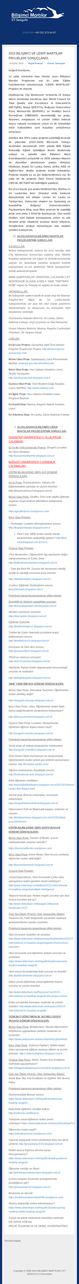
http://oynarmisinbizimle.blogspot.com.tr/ (31, 455)
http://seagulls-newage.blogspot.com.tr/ (31, 700)
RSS (48, 26)
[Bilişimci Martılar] (39, 13)
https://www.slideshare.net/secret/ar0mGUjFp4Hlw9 (38, 1039)
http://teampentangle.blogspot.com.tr (29, 527)
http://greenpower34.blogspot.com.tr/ (29, 1187)
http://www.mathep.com (40, 388)
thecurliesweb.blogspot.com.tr (26, 589)
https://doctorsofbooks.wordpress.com (30, 848)
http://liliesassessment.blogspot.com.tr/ (30, 716)
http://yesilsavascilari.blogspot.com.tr (29, 377)
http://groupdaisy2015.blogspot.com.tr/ (41, 1143)
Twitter (42, 26)
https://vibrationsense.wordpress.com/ (30, 1133)
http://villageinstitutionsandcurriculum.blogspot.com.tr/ (39, 1068)
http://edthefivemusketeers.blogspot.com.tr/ (34, 562)
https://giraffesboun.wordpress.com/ (29, 511)
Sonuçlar (60, 63)
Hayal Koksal (35, 63)
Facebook (31, 26)
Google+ (36, 26)
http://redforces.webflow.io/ (24, 1113)
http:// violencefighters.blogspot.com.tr (41, 1053)
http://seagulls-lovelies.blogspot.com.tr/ (31, 733)
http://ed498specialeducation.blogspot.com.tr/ (34, 1172)
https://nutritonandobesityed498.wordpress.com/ (36, 1197)
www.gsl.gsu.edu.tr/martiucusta (36, 363)
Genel (50, 63)
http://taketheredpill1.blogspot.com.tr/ (30, 579)
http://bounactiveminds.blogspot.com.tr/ (31, 864)
